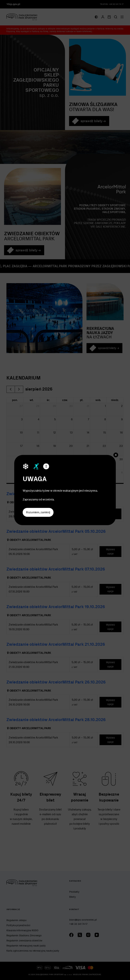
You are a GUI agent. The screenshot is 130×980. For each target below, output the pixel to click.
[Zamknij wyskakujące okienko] (115, 454)
